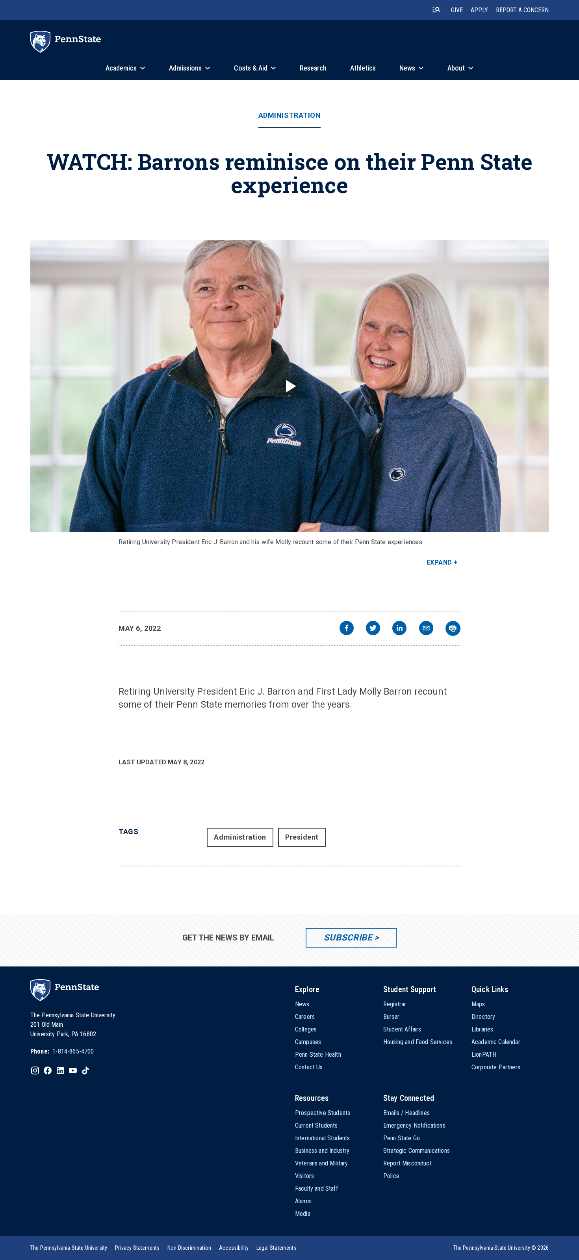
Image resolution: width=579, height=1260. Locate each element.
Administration (289, 115)
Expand (439, 562)
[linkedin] (399, 629)
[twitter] (373, 629)
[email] (426, 629)
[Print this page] (452, 628)
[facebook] (347, 629)
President (302, 837)
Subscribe (348, 937)
